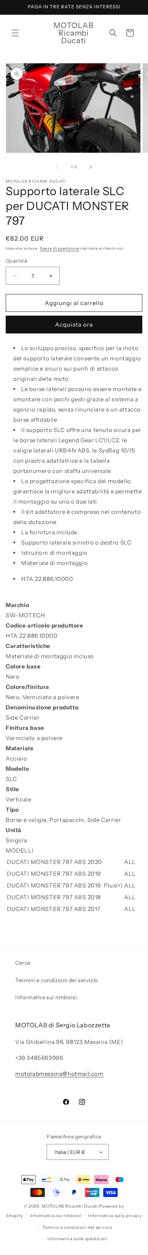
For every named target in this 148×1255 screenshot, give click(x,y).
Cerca (22, 962)
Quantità (16, 261)
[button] (15, 33)
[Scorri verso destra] (90, 167)
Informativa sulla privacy (115, 1215)
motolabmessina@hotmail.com (59, 1073)
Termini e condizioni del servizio (56, 980)
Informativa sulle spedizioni (77, 1238)
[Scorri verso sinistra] (57, 167)
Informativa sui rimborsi (46, 997)
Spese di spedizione (59, 248)
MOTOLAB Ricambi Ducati (70, 1206)
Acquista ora (74, 324)
